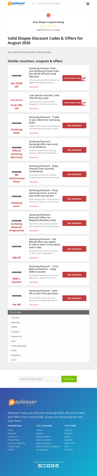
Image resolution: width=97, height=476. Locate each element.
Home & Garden (43, 436)
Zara (13, 341)
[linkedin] (57, 465)
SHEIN (14, 327)
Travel (39, 430)
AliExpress (15, 355)
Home (10, 430)
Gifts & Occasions (43, 440)
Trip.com (15, 317)
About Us (12, 433)
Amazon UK (16, 336)
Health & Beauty (43, 443)
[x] (48, 465)
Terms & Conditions (16, 443)
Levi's (13, 360)
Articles (11, 449)
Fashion (39, 433)
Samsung (15, 322)
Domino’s (15, 331)
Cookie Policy (13, 446)
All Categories (42, 449)
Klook (13, 350)
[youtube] (44, 465)
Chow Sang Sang (18, 345)
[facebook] (40, 465)
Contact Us (12, 436)
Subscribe (69, 378)
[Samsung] (16, 75)
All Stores (68, 449)
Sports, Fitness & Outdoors (48, 446)
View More (33, 87)
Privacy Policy (14, 440)
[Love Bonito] (16, 100)
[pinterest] (52, 465)
